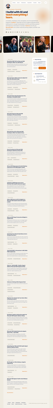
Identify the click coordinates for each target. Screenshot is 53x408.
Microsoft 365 (15, 69)
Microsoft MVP (9, 27)
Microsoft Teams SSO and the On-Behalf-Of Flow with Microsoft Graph (17, 78)
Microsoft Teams (10, 105)
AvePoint (13, 22)
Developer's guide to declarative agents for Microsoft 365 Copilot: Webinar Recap (17, 315)
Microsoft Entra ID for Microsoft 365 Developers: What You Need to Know (15, 132)
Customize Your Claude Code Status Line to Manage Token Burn (17, 234)
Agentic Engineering (11, 242)
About (39, 2)
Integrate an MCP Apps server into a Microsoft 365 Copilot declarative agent (16, 183)
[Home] (8, 6)
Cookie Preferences (18, 404)
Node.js (17, 176)
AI (15, 242)
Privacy (25, 404)
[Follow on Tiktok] (21, 32)
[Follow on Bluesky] (10, 32)
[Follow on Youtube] (8, 32)
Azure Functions (13, 157)
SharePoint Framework (11, 71)
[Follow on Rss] (28, 32)
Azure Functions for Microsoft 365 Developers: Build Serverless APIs (15, 150)
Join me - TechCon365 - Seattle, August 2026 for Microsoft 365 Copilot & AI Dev (16, 266)
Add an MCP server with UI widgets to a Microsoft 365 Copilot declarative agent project (16, 200)
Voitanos (28, 25)
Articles (14, 2)
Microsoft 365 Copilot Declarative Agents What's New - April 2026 (16, 332)
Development (18, 71)
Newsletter (29, 2)
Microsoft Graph (17, 89)
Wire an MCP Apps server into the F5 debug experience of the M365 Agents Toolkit (17, 167)
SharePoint (9, 69)
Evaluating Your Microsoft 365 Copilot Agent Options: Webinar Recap (17, 346)
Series (18, 2)
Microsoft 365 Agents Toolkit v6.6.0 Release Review (17, 379)
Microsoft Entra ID (10, 89)
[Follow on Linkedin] (6, 32)
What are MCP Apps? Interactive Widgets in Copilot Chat (17, 218)
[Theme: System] (45, 2)
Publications (23, 2)
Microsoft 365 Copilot (11, 176)
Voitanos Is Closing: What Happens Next (16, 282)
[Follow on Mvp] (24, 32)
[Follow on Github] (19, 32)
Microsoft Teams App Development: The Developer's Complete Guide (16, 96)
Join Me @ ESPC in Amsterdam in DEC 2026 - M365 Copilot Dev (17, 251)
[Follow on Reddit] (17, 32)
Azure (8, 157)
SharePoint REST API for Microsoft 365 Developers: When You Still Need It (16, 62)
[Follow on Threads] (15, 32)
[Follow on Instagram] (13, 32)
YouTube (34, 2)
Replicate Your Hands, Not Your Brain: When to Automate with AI (17, 298)
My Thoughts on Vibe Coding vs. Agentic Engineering (16, 363)
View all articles (10, 392)
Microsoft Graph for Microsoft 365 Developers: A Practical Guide (15, 114)
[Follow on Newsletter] (26, 32)
